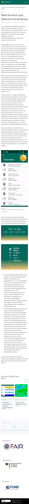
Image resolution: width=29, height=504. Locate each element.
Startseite (3, 7)
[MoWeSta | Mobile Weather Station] (5, 2)
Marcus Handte (6, 22)
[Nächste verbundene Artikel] (26, 380)
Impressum (15, 501)
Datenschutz (20, 500)
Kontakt (14, 500)
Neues (8, 7)
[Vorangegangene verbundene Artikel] (23, 380)
